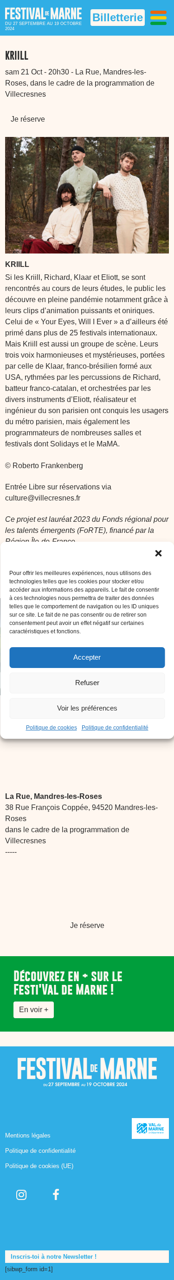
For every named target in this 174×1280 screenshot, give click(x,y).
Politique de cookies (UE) (39, 1166)
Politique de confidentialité (115, 727)
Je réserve (28, 119)
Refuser (87, 682)
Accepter (87, 657)
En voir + (33, 1010)
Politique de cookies (51, 727)
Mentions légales (28, 1135)
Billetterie (117, 17)
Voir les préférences (87, 708)
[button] (159, 554)
